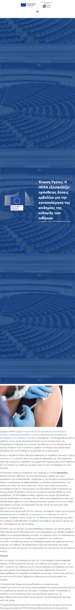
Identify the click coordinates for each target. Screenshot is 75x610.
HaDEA (4, 514)
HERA (24, 608)
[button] (37, 11)
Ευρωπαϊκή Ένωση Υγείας (19, 587)
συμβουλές (8, 538)
